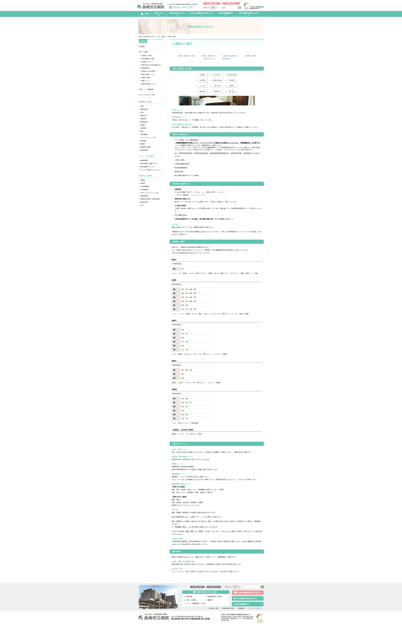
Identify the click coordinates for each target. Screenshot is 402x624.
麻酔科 (143, 144)
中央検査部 (144, 189)
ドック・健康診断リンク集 (195, 603)
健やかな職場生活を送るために (202, 13)
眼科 (142, 131)
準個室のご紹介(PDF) (148, 71)
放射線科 (143, 141)
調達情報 (241, 608)
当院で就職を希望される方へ (249, 13)
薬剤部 (143, 183)
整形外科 (143, 115)
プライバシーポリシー (255, 608)
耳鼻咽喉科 (144, 134)
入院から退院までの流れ (186, 56)
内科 (142, 106)
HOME (140, 36)
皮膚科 (143, 125)
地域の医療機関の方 (226, 13)
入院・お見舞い (161, 36)
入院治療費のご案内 (148, 59)
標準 (213, 7)
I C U (142, 205)
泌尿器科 (143, 128)
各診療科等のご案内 (214, 596)
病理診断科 (144, 150)
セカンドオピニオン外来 (147, 95)
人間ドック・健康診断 (146, 89)
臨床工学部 (144, 202)
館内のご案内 (214, 608)
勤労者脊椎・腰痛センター (149, 163)
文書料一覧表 (145, 77)
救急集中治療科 (146, 147)
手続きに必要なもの (209, 56)
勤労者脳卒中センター (148, 167)
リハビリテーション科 (148, 137)
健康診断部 (144, 160)
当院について (159, 13)
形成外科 (143, 119)
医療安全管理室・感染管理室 (150, 199)
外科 (142, 112)
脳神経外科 (144, 122)
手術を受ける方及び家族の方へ (151, 65)
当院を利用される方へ (177, 13)
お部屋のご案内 (250, 56)
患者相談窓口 (145, 68)
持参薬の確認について (148, 84)
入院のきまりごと (209, 59)
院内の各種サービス (148, 74)
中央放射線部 (145, 186)
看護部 (143, 180)
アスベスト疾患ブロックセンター (151, 170)
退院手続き (226, 59)
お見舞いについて (147, 62)
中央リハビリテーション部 (149, 193)
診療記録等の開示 (228, 608)
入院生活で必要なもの (230, 56)
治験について (145, 81)
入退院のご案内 (146, 55)
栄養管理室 (144, 196)
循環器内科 (144, 109)
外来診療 (142, 46)
